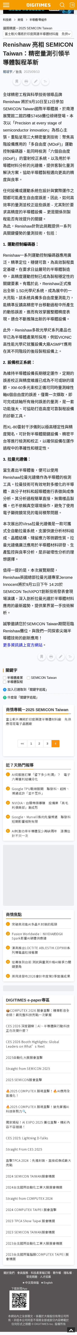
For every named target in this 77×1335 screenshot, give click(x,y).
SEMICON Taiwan (44, 677)
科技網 (7, 19)
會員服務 (22, 1272)
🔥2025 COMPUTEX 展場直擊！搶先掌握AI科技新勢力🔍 (37, 1109)
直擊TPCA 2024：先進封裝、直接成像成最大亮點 (38, 1162)
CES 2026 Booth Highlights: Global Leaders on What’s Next (32, 1044)
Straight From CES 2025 (24, 1149)
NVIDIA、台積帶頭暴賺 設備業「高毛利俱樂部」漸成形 (40, 805)
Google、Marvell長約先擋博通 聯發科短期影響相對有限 (41, 819)
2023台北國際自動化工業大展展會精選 (34, 1243)
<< (22, 743)
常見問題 (31, 1276)
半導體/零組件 (38, 19)
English (48, 1282)
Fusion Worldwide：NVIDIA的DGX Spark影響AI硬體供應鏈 (37, 936)
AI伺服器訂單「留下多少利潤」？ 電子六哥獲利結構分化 (41, 776)
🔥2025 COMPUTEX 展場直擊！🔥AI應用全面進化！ (38, 1093)
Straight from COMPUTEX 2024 (29, 1198)
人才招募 (45, 1276)
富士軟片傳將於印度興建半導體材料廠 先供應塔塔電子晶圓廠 (38, 721)
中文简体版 (32, 1282)
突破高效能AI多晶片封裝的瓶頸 (34, 924)
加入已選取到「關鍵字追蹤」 (28, 689)
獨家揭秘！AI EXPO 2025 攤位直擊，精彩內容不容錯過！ (38, 1124)
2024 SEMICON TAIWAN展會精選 (30, 1176)
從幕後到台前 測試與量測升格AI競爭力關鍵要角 (41, 964)
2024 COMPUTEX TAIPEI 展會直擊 (31, 1209)
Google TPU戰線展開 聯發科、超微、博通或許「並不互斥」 (40, 791)
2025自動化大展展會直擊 (24, 1057)
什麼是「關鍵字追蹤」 (23, 697)
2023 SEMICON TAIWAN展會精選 (30, 1232)
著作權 (57, 1272)
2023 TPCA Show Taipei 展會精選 (30, 1221)
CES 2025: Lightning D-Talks (27, 1138)
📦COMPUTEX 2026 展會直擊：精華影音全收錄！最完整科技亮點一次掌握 (37, 1012)
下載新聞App (19, 1288)
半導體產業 (15, 677)
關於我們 (9, 1272)
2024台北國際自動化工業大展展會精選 (34, 1187)
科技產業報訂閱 (40, 1272)
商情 (20, 19)
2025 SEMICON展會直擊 (24, 1079)
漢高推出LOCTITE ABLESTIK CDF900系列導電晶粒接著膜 (41, 950)
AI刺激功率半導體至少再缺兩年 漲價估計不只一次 (41, 833)
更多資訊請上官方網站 (22, 645)
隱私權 (68, 1272)
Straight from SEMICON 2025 (28, 1068)
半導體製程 (15, 682)
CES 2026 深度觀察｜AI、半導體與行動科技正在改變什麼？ (38, 1028)
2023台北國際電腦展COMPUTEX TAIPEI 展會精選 (37, 1256)
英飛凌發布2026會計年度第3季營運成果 (41, 976)
